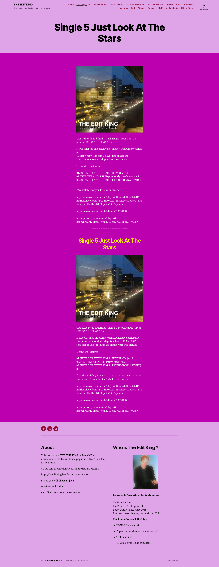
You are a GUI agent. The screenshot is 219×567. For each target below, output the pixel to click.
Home (71, 4)
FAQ (133, 8)
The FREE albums (133, 4)
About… (141, 8)
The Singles (81, 4)
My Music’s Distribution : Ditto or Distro (176, 8)
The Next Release (154, 4)
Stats (178, 4)
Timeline (169, 4)
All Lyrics (124, 8)
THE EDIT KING (23, 4)
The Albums (97, 4)
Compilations (114, 4)
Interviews (189, 4)
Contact (151, 8)
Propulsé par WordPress (77, 560)
